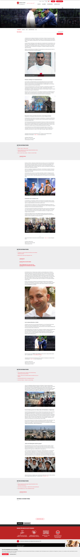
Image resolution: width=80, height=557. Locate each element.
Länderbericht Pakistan (23, 156)
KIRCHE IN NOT (57, 4)
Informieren (50, 4)
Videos (43, 1)
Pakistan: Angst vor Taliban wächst (23, 148)
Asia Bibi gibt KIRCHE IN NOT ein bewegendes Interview (26, 378)
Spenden (53, 1)
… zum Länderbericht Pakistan (37, 354)
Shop (46, 1)
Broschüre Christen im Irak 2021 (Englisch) (25, 261)
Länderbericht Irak (22, 258)
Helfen (39, 4)
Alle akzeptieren (5, 554)
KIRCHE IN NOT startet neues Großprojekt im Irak (25, 255)
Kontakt (40, 1)
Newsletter (20, 523)
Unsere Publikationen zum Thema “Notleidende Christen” (26, 488)
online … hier (36, 134)
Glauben (44, 4)
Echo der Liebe (27, 523)
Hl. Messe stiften (59, 1)
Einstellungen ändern (13, 554)
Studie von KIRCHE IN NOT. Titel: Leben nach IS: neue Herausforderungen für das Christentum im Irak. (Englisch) (27, 265)
